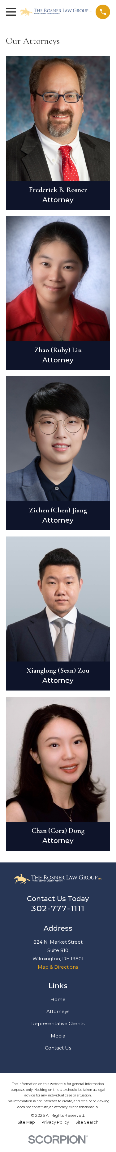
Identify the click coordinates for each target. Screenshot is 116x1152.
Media (58, 1036)
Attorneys (57, 1011)
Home (58, 999)
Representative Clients (57, 1023)
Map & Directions (58, 967)
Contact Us (58, 1048)
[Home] (56, 12)
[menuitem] (26, 1122)
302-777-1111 (57, 908)
